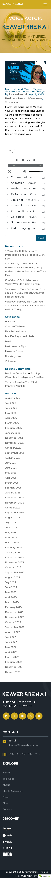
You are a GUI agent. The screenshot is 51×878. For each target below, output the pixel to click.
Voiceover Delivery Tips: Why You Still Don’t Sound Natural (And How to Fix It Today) (25, 305)
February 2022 (13, 662)
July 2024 (10, 522)
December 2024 (14, 497)
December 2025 (14, 438)
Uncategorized (13, 356)
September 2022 (15, 627)
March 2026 (12, 423)
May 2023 (10, 592)
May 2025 (10, 472)
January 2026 (12, 433)
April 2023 (11, 597)
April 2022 (11, 652)
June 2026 (11, 408)
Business (11, 98)
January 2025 (12, 492)
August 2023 (12, 577)
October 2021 (13, 672)
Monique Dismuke (15, 373)
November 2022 (14, 617)
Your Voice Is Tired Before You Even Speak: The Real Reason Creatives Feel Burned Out (25, 293)
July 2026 (10, 403)
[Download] (43, 177)
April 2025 (11, 477)
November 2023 (14, 562)
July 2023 (10, 582)
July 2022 (10, 637)
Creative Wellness (15, 326)
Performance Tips (15, 346)
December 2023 (14, 557)
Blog (5, 803)
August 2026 (12, 398)
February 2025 (13, 487)
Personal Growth (14, 351)
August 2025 (12, 458)
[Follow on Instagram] (22, 716)
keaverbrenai (18, 94)
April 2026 (11, 418)
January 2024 (13, 552)
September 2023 (15, 572)
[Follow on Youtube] (38, 716)
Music (8, 341)
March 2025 (12, 482)
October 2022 (13, 622)
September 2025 (14, 453)
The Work (8, 779)
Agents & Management (24, 753)
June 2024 (11, 527)
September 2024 (15, 512)
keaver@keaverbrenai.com (24, 745)
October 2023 (13, 567)
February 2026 (13, 428)
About (6, 785)
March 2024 (12, 542)
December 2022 (14, 612)
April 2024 (11, 537)
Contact (7, 809)
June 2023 (11, 587)
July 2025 (10, 462)
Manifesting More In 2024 (20, 336)
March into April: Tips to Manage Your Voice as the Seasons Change (24, 90)
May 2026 (10, 413)
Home (6, 772)
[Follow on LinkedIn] (6, 716)
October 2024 (13, 507)
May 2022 (10, 647)
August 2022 (12, 632)
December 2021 (14, 667)
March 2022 (12, 657)
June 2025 (11, 467)
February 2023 (13, 607)
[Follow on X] (30, 716)
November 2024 (14, 502)
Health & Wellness (30, 98)
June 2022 (11, 642)
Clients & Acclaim (13, 791)
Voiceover (11, 102)
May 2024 (11, 532)
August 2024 (12, 517)
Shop (5, 797)
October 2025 (13, 447)
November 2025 (14, 443)
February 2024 (13, 547)
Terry (8, 382)
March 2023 (12, 602)
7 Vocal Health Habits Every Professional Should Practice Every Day (25, 255)
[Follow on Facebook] (14, 716)
